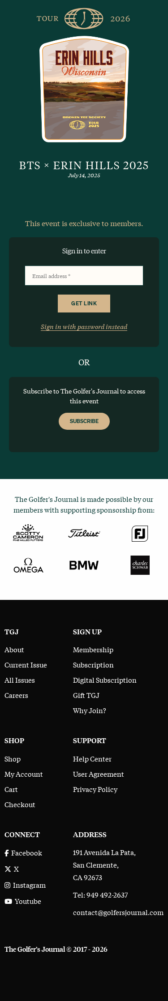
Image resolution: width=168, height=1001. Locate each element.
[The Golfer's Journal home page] (84, 16)
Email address (51, 276)
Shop (12, 758)
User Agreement (98, 774)
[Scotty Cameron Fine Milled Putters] (28, 532)
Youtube (26, 901)
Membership (93, 649)
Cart (11, 789)
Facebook (25, 852)
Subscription (93, 664)
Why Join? (89, 710)
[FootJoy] (140, 532)
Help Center (92, 758)
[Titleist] (84, 532)
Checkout (19, 804)
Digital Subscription (105, 679)
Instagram (28, 885)
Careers (16, 695)
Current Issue (25, 664)
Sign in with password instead (84, 326)
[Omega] (28, 564)
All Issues (19, 679)
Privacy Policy (95, 789)
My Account (23, 774)
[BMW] (84, 564)
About (14, 649)
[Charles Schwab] (140, 564)
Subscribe (84, 421)
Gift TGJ (86, 695)
